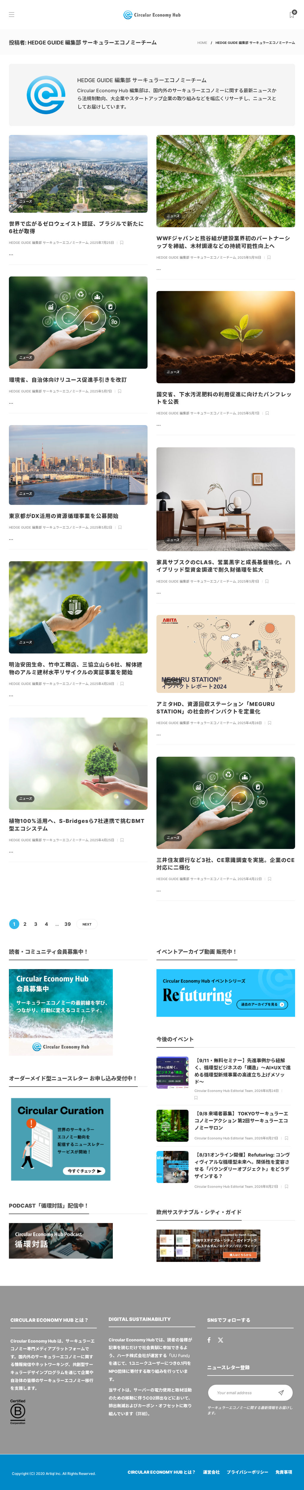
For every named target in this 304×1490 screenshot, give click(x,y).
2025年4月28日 (102, 684)
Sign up (281, 1392)
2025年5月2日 (101, 527)
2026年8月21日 (266, 1138)
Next (87, 924)
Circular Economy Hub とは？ (162, 1472)
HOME (202, 43)
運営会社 (211, 1472)
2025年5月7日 (101, 391)
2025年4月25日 (102, 840)
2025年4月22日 (250, 879)
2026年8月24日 (266, 1091)
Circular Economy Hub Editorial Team (223, 1091)
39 (67, 924)
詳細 (141, 1413)
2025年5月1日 (248, 581)
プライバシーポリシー (247, 1472)
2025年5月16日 (249, 257)
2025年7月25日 (102, 243)
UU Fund (179, 1355)
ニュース (25, 201)
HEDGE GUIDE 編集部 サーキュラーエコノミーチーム (48, 243)
